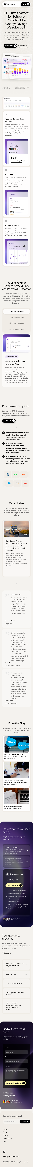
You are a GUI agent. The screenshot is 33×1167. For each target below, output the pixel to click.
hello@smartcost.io (11, 1156)
